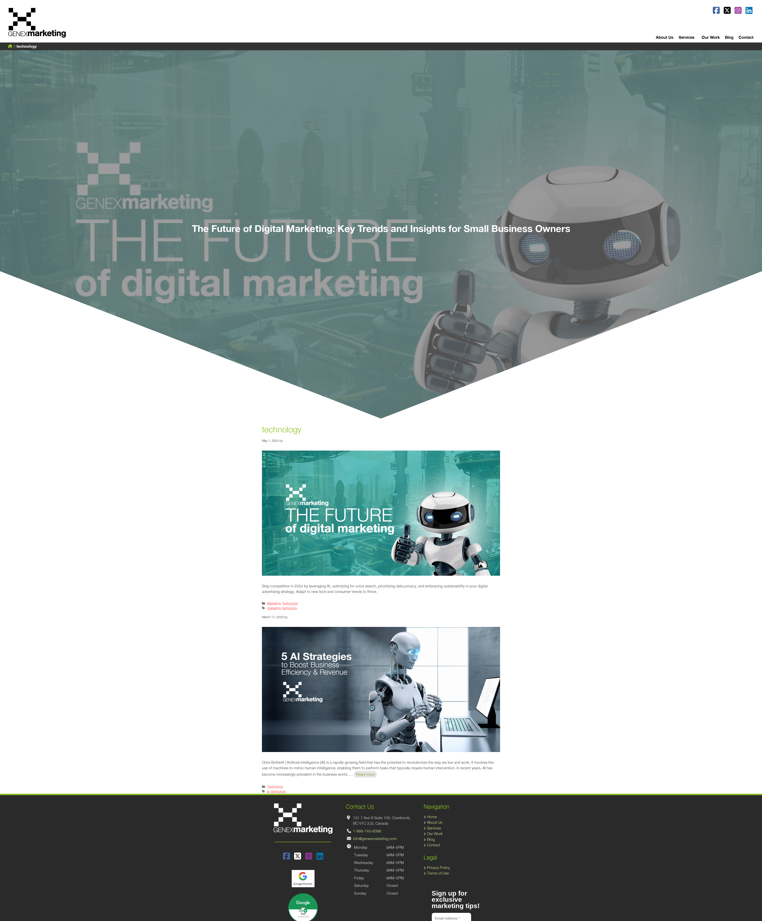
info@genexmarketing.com (375, 838)
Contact (746, 37)
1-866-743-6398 (367, 831)
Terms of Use (438, 873)
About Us (664, 37)
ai (268, 791)
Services (434, 828)
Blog (729, 37)
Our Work (711, 37)
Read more (365, 774)
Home (432, 817)
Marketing (274, 603)
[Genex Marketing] (37, 25)
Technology (290, 603)
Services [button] (687, 37)
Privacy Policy (438, 867)
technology (289, 608)
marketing (274, 608)
